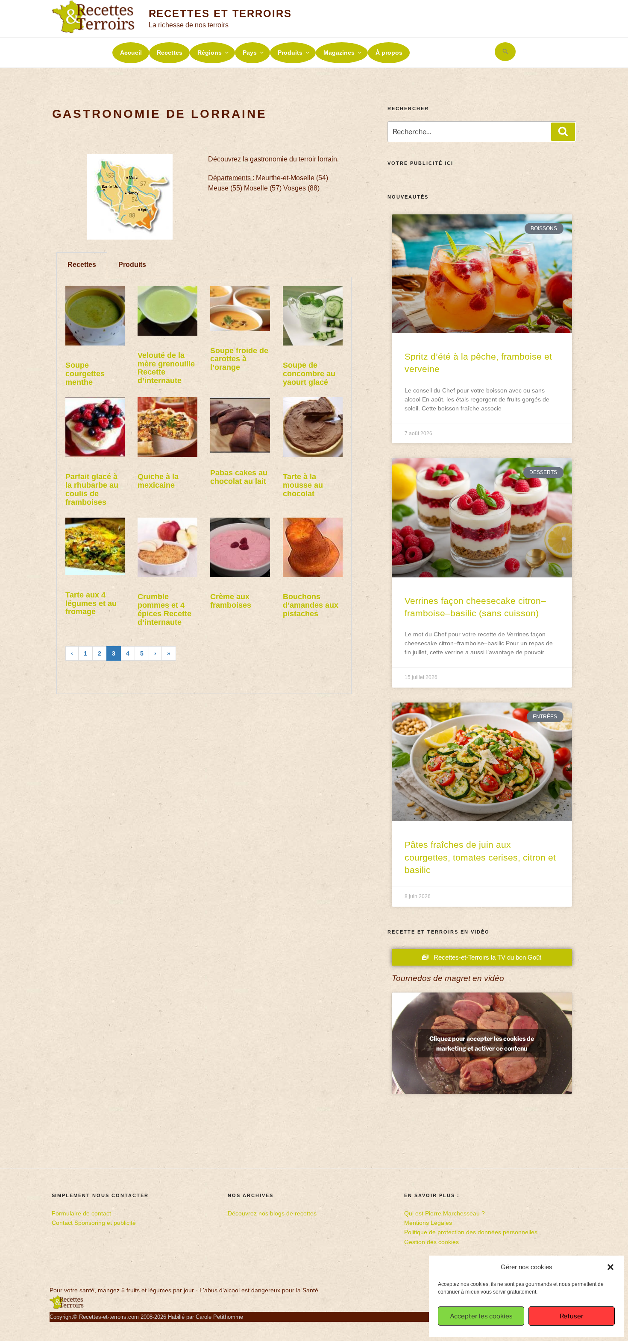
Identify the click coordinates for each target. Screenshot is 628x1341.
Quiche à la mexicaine (158, 480)
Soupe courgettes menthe (85, 373)
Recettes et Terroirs (220, 13)
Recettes (169, 52)
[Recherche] (563, 132)
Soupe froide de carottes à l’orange (239, 359)
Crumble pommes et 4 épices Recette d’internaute (164, 609)
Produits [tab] (132, 264)
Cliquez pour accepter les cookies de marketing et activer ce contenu (481, 1043)
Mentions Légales (428, 1222)
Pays (250, 52)
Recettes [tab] (81, 264)
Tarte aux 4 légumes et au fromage (91, 603)
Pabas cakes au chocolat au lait (238, 477)
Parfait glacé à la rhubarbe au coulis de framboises (91, 489)
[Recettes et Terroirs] (67, 1307)
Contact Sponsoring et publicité (94, 1222)
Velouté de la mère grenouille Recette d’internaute (166, 368)
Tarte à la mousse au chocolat (303, 485)
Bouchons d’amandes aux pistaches (310, 605)
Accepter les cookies (481, 1316)
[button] (610, 1267)
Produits (290, 52)
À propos (389, 52)
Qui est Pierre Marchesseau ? (444, 1213)
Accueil (131, 52)
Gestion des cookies (431, 1242)
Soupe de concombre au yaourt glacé (309, 373)
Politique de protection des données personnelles (470, 1232)
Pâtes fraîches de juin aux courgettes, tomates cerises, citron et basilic (480, 857)
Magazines (339, 52)
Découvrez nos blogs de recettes (272, 1213)
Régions (209, 52)
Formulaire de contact (81, 1213)
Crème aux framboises (230, 600)
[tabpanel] (204, 485)
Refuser (572, 1316)
